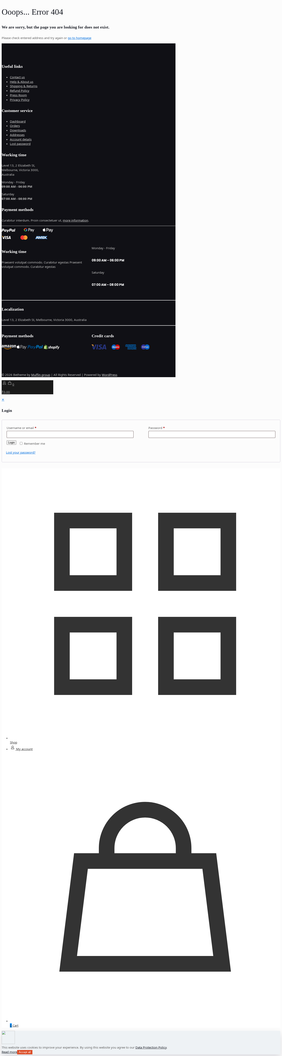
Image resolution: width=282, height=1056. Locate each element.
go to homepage (79, 38)
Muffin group (40, 375)
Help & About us (21, 82)
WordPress (109, 375)
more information (75, 220)
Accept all (25, 1052)
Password (156, 428)
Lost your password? (21, 452)
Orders (15, 126)
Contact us (17, 77)
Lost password (20, 144)
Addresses (17, 135)
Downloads (18, 130)
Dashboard (18, 121)
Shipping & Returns (23, 86)
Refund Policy (19, 90)
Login (11, 442)
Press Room (18, 95)
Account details (21, 139)
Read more (9, 1052)
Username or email (21, 428)
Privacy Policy (20, 100)
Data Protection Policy (151, 1047)
